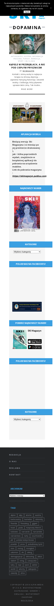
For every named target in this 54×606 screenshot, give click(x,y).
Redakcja (15, 455)
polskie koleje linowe (25, 540)
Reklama (15, 468)
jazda (20, 527)
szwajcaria (32, 560)
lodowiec (14, 531)
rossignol (30, 548)
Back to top (26, 600)
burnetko (28, 519)
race (12, 548)
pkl (12, 540)
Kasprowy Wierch (33, 527)
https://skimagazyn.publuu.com (29, 176)
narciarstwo (16, 536)
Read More (27, 89)
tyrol (27, 565)
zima (23, 573)
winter (34, 565)
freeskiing (25, 523)
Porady (26, 59)
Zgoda (27, 12)
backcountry (16, 519)
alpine (13, 515)
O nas (13, 461)
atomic (29, 515)
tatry (13, 565)
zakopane (32, 569)
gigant (34, 523)
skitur (39, 556)
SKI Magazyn (28, 71)
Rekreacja (35, 59)
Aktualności (17, 56)
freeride (14, 523)
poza (22, 544)
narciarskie (37, 531)
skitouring (30, 556)
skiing (29, 552)
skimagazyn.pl (16, 556)
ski (22, 552)
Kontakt (15, 474)
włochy (22, 569)
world (13, 569)
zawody (14, 573)
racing (20, 548)
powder (14, 544)
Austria (27, 56)
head (13, 527)
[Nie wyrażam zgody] (50, 8)
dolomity (39, 519)
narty (26, 536)
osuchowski (37, 536)
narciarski (26, 531)
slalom (13, 560)
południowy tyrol (35, 544)
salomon (14, 552)
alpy (20, 515)
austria (38, 515)
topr (19, 565)
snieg (22, 560)
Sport (20, 61)
